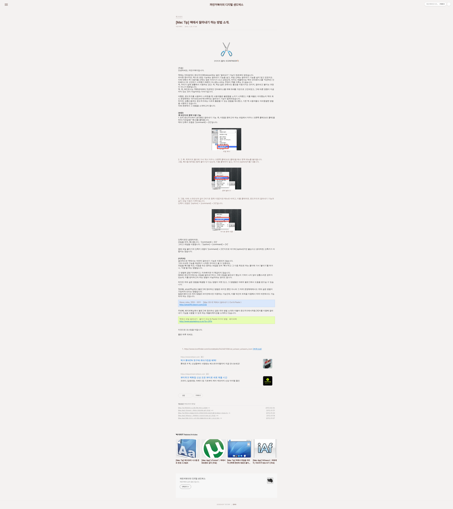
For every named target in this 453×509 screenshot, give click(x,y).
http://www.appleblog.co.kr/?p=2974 (195, 321)
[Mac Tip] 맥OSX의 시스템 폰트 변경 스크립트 (193, 408)
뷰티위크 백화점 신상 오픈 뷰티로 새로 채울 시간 (204, 377)
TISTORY (227, 504)
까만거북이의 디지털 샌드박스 (226, 4)
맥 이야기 (181, 404)
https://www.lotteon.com (190, 357)
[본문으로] (257, 349)
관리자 (234, 504)
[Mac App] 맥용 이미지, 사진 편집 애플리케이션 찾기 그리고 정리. (199, 418)
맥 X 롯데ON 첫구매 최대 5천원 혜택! (198, 360)
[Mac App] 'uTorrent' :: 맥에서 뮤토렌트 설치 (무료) (194, 410)
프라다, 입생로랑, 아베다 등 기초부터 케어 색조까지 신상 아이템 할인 (210, 380)
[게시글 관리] (190, 395)
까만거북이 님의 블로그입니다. (189, 482)
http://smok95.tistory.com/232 (193, 304)
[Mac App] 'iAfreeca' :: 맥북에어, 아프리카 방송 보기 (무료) (197, 415)
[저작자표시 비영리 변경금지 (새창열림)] (206, 395)
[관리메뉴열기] (449, 4)
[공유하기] (187, 395)
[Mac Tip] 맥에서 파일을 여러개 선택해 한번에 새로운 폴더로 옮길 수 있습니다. (203, 413)
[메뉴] (6, 4)
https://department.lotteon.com (193, 374)
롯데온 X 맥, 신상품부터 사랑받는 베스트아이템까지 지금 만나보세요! (210, 363)
